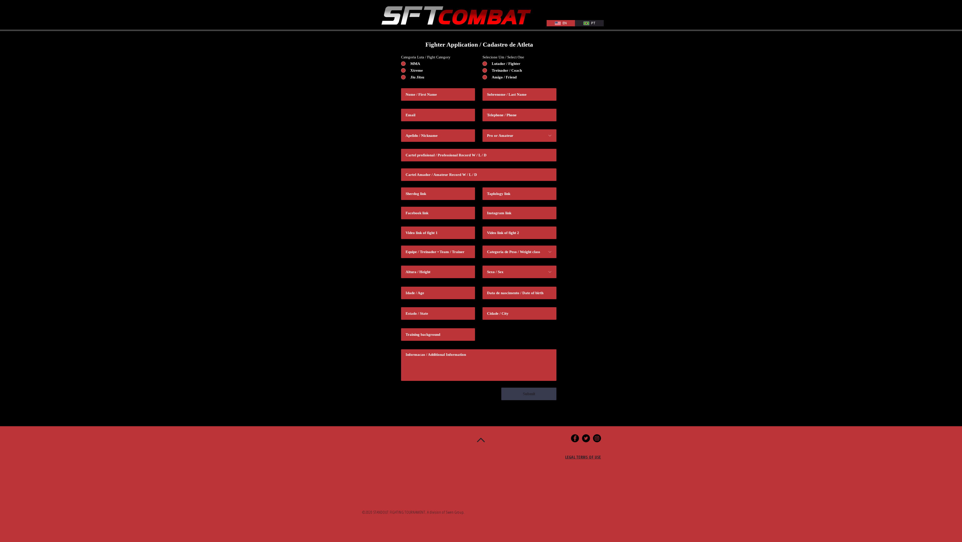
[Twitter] (586, 438)
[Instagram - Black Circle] (597, 438)
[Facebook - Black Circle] (575, 438)
